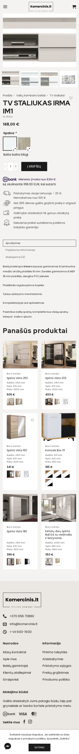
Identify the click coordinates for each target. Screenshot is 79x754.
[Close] (72, 291)
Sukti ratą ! (39, 437)
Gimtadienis (12, 399)
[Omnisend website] (39, 458)
